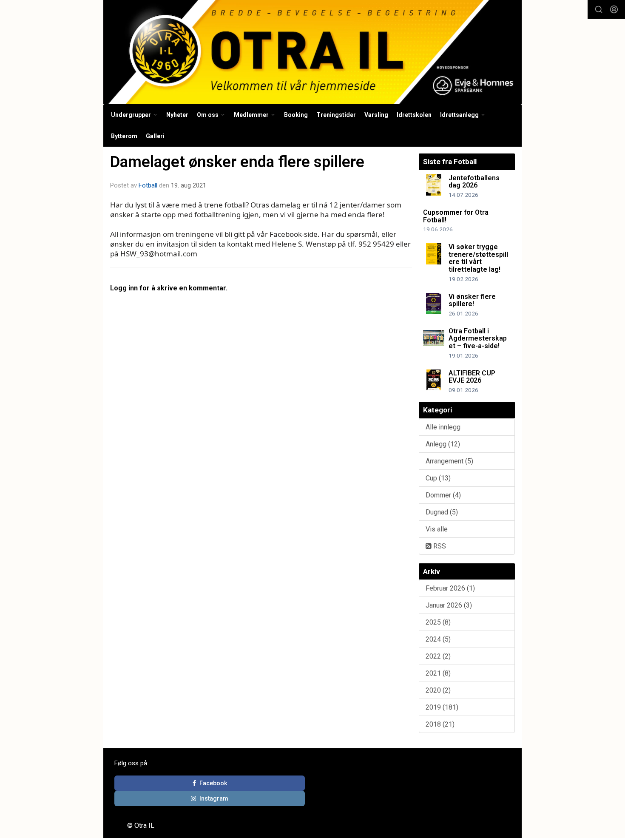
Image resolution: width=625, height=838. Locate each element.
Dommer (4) (443, 495)
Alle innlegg (443, 427)
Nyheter (177, 114)
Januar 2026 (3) (449, 605)
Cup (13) (438, 478)
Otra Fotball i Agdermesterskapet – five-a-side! (478, 338)
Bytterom (124, 136)
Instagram (213, 798)
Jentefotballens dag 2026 (474, 182)
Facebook (213, 783)
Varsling (376, 114)
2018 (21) (440, 724)
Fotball (148, 185)
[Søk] (598, 9)
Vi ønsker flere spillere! (472, 300)
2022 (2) (438, 656)
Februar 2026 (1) (450, 588)
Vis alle (437, 529)
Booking (296, 114)
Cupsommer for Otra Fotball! (456, 216)
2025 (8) (438, 622)
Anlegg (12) (443, 444)
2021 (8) (438, 673)
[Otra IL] (312, 52)
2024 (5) (438, 639)
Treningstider (336, 114)
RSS (439, 546)
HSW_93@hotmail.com (158, 254)
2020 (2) (438, 690)
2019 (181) (442, 707)
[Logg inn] (614, 9)
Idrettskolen (414, 114)
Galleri (155, 136)
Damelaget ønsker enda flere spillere (237, 162)
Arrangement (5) (449, 461)
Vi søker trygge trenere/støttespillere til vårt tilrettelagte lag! (478, 258)
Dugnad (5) (442, 512)
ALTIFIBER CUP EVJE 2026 (472, 377)
